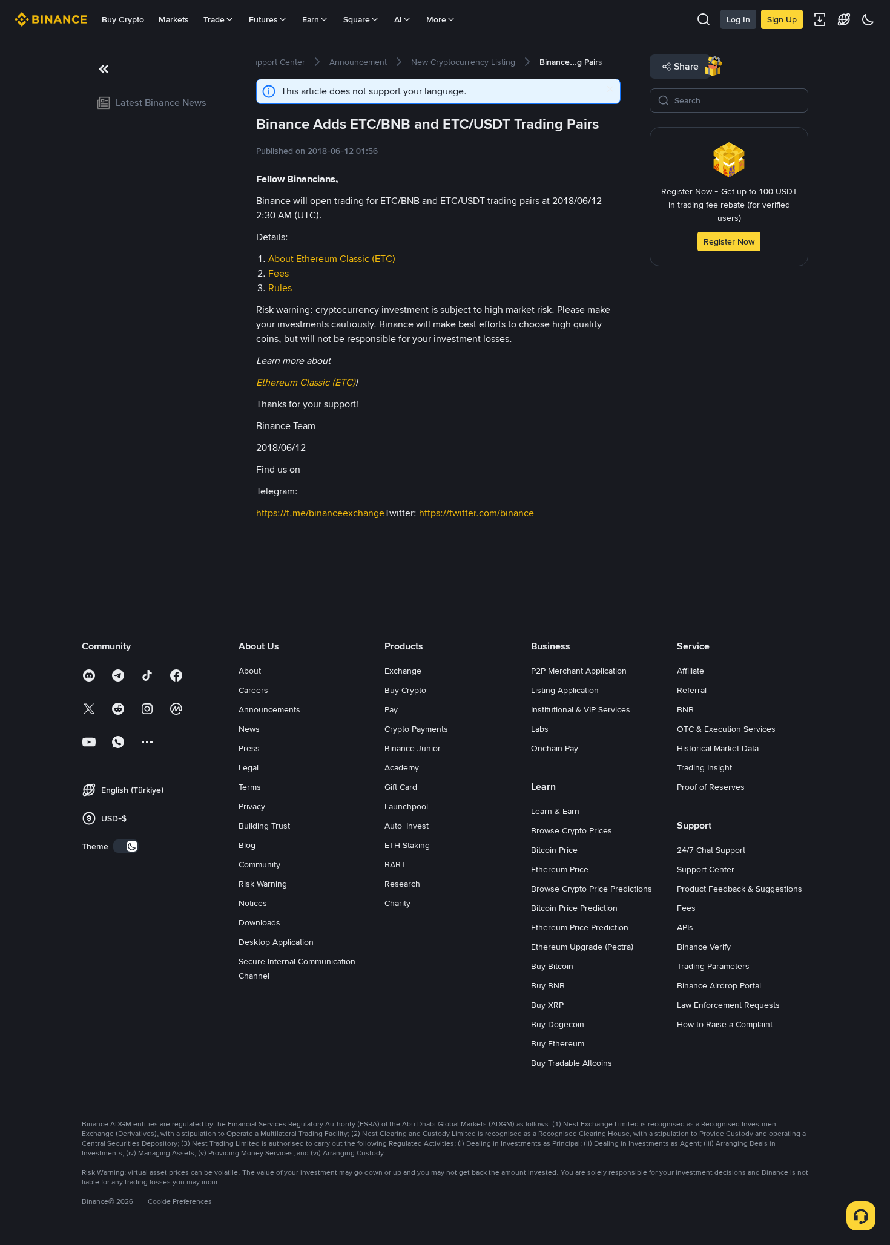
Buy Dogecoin (557, 1024)
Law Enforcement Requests (728, 1004)
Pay (391, 709)
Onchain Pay (554, 748)
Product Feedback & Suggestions (739, 888)
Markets (174, 19)
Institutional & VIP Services (580, 709)
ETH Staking (407, 844)
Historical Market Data (718, 748)
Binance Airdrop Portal (719, 985)
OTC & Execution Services (726, 728)
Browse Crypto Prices (571, 830)
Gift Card (400, 786)
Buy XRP (547, 1004)
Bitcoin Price (554, 849)
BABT (395, 864)
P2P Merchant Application (579, 670)
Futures (263, 19)
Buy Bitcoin (552, 966)
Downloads (259, 922)
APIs (685, 927)
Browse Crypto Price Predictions (591, 888)
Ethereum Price (559, 869)
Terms (250, 786)
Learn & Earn (555, 811)
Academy (401, 767)
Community (259, 864)
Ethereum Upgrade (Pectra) (582, 946)
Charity (397, 903)
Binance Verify (704, 946)
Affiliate (690, 670)
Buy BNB (548, 985)
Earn (310, 19)
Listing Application (565, 690)
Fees (686, 907)
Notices (253, 903)
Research (402, 883)
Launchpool (406, 806)
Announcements (269, 709)
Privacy (252, 806)
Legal (249, 767)
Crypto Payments (416, 728)
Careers (253, 690)
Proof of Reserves (711, 786)
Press (249, 748)
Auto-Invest (406, 825)
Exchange (402, 670)
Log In (738, 19)
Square (356, 19)
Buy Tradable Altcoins (571, 1062)
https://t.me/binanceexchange (320, 513)
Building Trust (264, 825)
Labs (540, 728)
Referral (692, 690)
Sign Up (782, 19)
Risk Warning (263, 883)
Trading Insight (704, 767)
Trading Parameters (713, 966)
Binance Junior (412, 748)
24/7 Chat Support (711, 849)
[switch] (126, 846)
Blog (247, 844)
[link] (154, 102)
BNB (685, 709)
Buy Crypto (123, 19)
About (250, 670)
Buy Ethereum (557, 1043)
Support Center (705, 869)
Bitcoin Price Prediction (574, 907)
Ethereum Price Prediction (579, 927)
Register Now (729, 241)
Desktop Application (276, 941)
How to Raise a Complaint (725, 1024)
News (249, 728)
